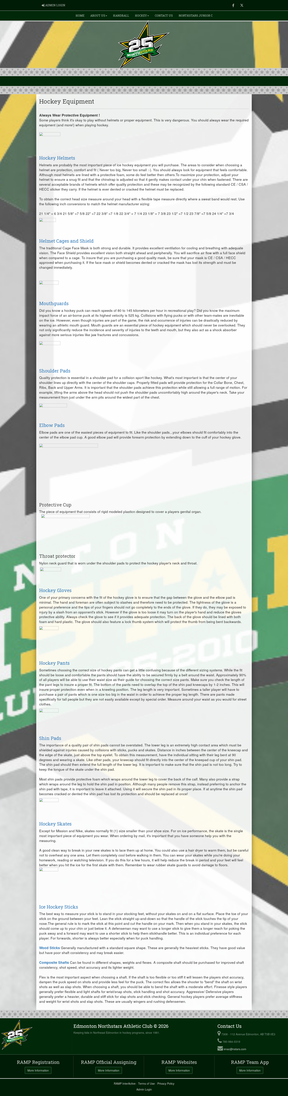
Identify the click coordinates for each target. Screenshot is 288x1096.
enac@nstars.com (235, 1049)
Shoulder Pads (54, 371)
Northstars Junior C (196, 15)
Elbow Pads (52, 425)
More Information (38, 1070)
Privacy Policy (165, 1083)
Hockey (141, 15)
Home (80, 15)
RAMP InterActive (125, 1083)
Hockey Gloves (55, 590)
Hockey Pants (54, 663)
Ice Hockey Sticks (58, 907)
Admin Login (144, 1089)
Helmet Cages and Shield (66, 241)
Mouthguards (54, 303)
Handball (121, 15)
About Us (97, 15)
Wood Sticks (49, 947)
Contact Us (164, 15)
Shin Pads (50, 738)
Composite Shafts (54, 962)
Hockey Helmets (57, 158)
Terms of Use (146, 1083)
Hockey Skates (55, 824)
